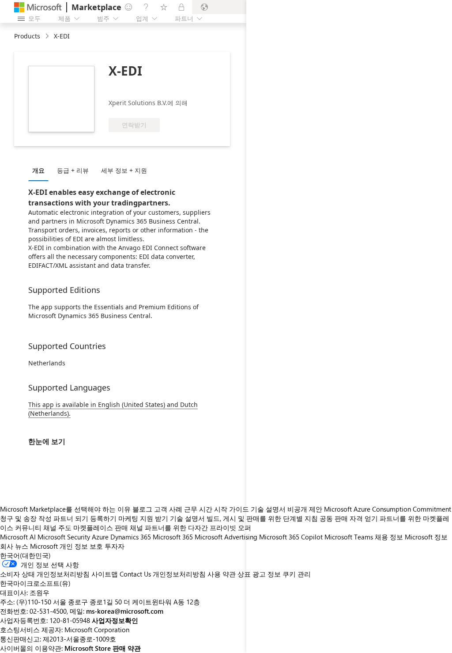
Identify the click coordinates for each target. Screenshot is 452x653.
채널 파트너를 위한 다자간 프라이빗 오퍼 (190, 527)
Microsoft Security (64, 536)
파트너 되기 (70, 518)
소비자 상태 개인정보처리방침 (45, 573)
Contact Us (135, 573)
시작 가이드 (231, 509)
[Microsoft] (38, 7)
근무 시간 (198, 509)
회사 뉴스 (14, 546)
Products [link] (27, 36)
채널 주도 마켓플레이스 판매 (85, 527)
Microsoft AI (18, 536)
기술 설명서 (187, 518)
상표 (244, 573)
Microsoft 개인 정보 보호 (66, 546)
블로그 (142, 509)
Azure (100, 536)
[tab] (40, 170)
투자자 (114, 546)
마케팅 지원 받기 (143, 518)
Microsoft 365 (173, 536)
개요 (38, 170)
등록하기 (103, 518)
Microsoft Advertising (226, 536)
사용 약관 (221, 573)
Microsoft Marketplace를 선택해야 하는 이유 (65, 509)
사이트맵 (104, 573)
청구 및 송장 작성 (26, 518)
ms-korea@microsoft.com (124, 611)
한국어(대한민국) (25, 555)
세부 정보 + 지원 (124, 170)
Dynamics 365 (130, 536)
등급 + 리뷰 (73, 170)
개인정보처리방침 (179, 573)
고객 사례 (168, 509)
